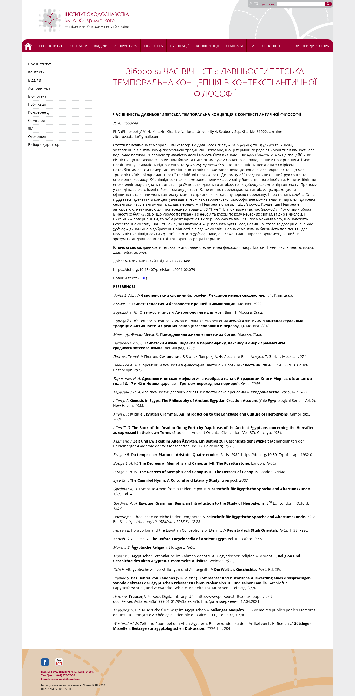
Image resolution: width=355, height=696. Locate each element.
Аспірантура (125, 46)
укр (264, 4)
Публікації (179, 46)
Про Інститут (50, 46)
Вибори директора (312, 46)
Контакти (78, 46)
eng (272, 4)
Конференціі (207, 46)
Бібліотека (153, 46)
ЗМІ (252, 46)
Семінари (234, 46)
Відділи (101, 46)
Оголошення (274, 46)
